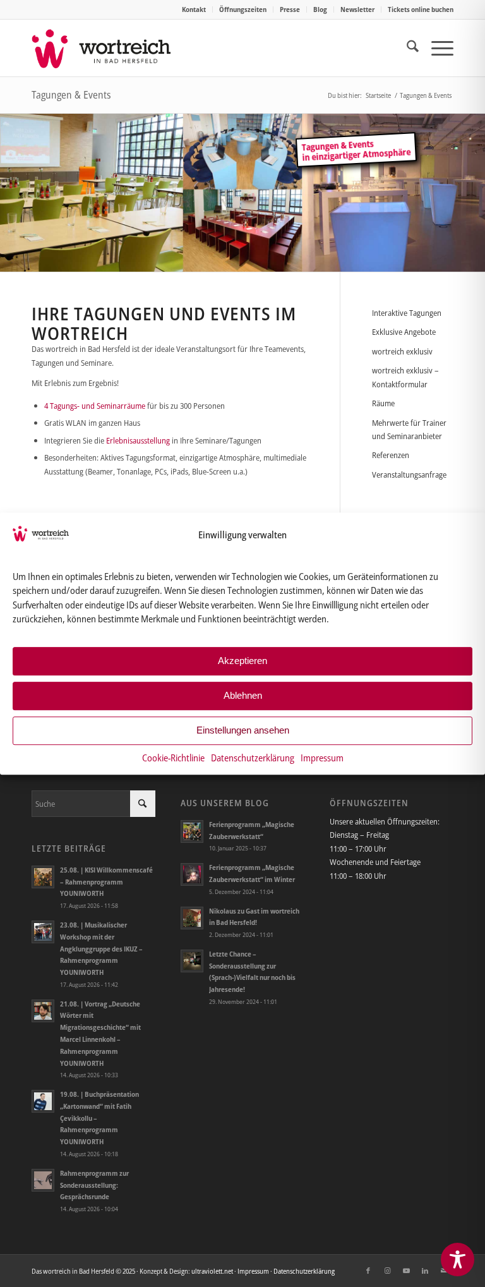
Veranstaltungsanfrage (409, 474)
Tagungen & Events (71, 95)
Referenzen (390, 455)
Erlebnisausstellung (138, 440)
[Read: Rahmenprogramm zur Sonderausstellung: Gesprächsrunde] (43, 1180)
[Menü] (436, 48)
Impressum (322, 757)
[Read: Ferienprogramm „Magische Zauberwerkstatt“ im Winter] (192, 874)
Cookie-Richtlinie (173, 757)
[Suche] (406, 48)
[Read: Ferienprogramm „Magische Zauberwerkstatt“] (192, 831)
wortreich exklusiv (402, 351)
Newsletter (357, 9)
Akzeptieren (242, 660)
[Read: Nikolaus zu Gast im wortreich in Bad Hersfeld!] (192, 918)
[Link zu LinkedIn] (425, 1270)
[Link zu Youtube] (406, 1270)
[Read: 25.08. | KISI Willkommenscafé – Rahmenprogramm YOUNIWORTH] (43, 877)
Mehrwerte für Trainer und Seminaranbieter (409, 429)
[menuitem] (194, 9)
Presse (290, 9)
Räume (383, 403)
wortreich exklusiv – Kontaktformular (405, 377)
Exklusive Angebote (404, 331)
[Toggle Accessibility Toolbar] (458, 1260)
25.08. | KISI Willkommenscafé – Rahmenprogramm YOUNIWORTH (106, 881)
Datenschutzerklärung (252, 757)
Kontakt (194, 9)
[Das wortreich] (110, 48)
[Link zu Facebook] (368, 1270)
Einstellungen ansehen (242, 730)
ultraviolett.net (212, 1271)
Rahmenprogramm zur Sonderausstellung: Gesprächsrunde (94, 1185)
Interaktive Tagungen (406, 312)
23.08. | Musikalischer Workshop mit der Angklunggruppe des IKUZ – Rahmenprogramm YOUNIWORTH (101, 948)
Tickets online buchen (420, 9)
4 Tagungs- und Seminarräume (94, 405)
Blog (320, 9)
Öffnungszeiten (242, 9)
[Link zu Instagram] (387, 1270)
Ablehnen (243, 695)
